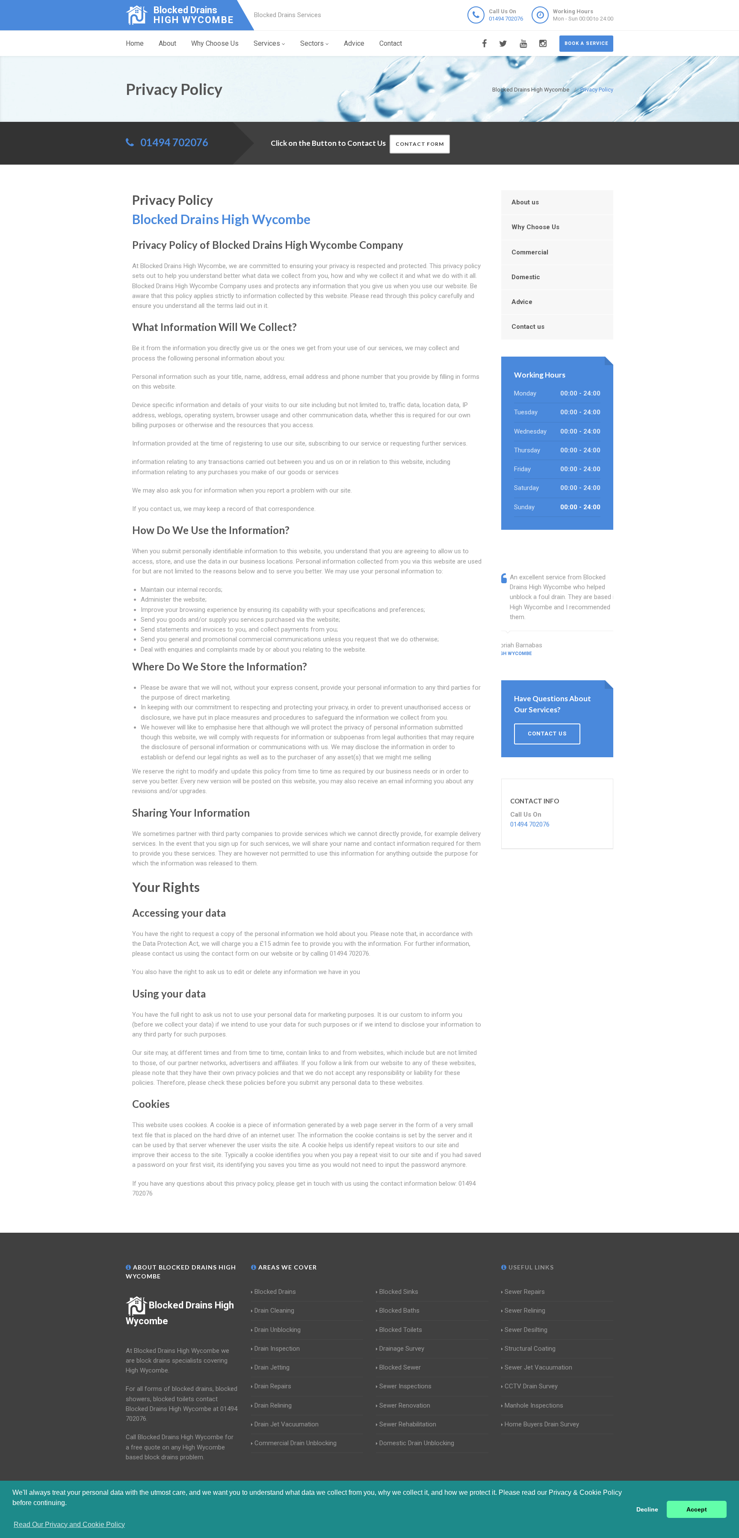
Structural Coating (530, 1348)
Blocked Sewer (400, 1367)
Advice (354, 43)
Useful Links (530, 1267)
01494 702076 (506, 18)
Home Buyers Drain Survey (542, 1424)
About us (525, 202)
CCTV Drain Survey (531, 1386)
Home (135, 43)
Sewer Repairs (525, 1292)
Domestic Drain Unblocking (416, 1443)
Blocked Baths (399, 1310)
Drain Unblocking (277, 1330)
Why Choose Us (215, 43)
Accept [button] (696, 1509)
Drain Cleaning (274, 1310)
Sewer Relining (525, 1310)
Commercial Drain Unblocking (295, 1443)
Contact (390, 43)
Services (267, 43)
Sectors (312, 43)
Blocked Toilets (400, 1330)
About (167, 43)
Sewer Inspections (405, 1386)
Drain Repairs (272, 1386)
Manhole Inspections (534, 1405)
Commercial (529, 252)
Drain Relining (273, 1405)
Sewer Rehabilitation (407, 1424)
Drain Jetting (272, 1367)
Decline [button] (647, 1509)
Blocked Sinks (398, 1292)
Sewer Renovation (404, 1405)
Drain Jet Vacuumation (286, 1424)
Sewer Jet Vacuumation (538, 1367)
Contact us (527, 327)
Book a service (586, 43)
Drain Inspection (277, 1348)
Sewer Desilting (526, 1330)
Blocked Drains (275, 1292)
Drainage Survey (401, 1348)
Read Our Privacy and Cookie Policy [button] (69, 1524)
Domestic (525, 277)
